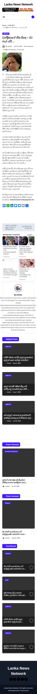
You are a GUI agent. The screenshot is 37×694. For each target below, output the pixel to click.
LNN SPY (6, 33)
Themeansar (24, 690)
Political (7, 503)
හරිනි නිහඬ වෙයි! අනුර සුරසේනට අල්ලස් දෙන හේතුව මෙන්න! (13, 621)
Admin (19, 295)
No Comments (28, 46)
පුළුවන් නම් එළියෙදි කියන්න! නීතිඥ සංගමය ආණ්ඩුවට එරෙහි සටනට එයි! (14, 482)
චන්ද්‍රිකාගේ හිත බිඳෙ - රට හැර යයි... (14, 49)
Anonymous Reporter (11, 451)
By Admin (9, 46)
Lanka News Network (18, 4)
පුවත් (7, 580)
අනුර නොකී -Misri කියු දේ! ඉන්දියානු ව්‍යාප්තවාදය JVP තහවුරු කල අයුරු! (15, 389)
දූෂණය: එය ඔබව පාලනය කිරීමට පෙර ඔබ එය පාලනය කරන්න (15, 648)
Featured (8, 633)
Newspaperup (13, 690)
